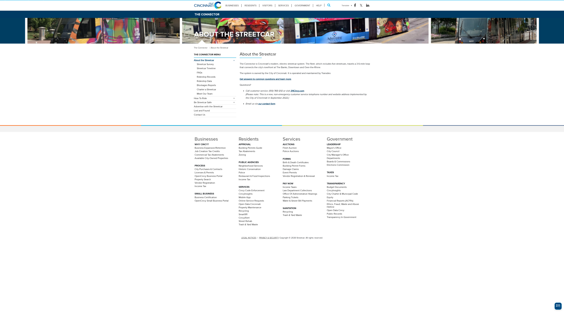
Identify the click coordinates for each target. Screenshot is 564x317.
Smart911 (243, 214)
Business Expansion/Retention (210, 148)
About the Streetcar (204, 60)
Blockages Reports (206, 85)
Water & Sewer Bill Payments (297, 200)
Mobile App (245, 197)
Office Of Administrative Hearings (300, 194)
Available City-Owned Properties (211, 158)
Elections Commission (338, 165)
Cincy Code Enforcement (252, 190)
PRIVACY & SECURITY (269, 238)
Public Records (334, 214)
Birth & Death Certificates (296, 162)
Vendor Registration (205, 183)
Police (242, 172)
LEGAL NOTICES (248, 238)
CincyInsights (245, 194)
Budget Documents (337, 187)
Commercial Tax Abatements (209, 155)
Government (302, 5)
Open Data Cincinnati (250, 204)
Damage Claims (291, 169)
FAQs (199, 72)
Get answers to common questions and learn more (265, 79)
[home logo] (208, 6)
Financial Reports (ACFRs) (340, 200)
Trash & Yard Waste (248, 224)
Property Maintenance (250, 207)
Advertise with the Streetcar (208, 106)
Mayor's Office (334, 148)
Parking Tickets (290, 197)
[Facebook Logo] (355, 5)
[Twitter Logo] (361, 5)
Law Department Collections (297, 190)
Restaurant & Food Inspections (254, 176)
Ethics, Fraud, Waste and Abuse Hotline (343, 205)
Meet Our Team (205, 93)
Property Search (203, 179)
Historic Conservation (250, 169)
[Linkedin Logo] (367, 5)
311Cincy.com (297, 91)
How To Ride (200, 98)
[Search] (328, 5)
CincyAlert (244, 217)
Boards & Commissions (338, 161)
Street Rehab (245, 221)
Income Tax (200, 186)
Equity (330, 197)
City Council (333, 151)
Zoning (242, 155)
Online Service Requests (251, 200)
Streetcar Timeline (206, 68)
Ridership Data (204, 81)
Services (283, 5)
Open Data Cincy (335, 210)
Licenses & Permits (204, 172)
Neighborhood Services (251, 166)
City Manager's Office (338, 155)
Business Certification (206, 197)
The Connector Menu (207, 54)
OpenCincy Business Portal (208, 176)
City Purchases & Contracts (208, 169)
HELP (319, 5)
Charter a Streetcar (206, 89)
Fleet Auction (290, 148)
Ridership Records (206, 77)
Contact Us (199, 114)
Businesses (232, 5)
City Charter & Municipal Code (342, 194)
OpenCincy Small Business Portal (212, 200)
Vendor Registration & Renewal (299, 176)
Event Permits (290, 172)
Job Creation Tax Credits (207, 151)
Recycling (244, 211)
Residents (250, 5)
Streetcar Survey (205, 64)
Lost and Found (202, 110)
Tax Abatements (247, 151)
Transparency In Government (341, 217)
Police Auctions (291, 151)
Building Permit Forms (294, 166)
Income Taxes (290, 187)
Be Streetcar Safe (203, 102)
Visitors (267, 5)
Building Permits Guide (250, 148)
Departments (333, 158)
